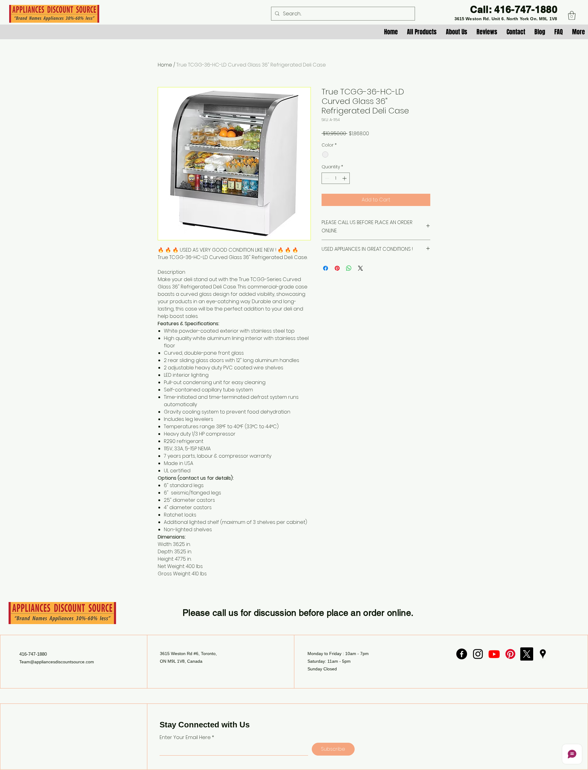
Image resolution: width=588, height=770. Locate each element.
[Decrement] (326, 178)
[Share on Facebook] (325, 268)
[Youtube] (494, 654)
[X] (526, 654)
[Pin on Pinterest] (337, 268)
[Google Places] (542, 654)
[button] (571, 15)
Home (165, 64)
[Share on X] (360, 268)
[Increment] (345, 178)
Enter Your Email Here (185, 737)
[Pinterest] (510, 654)
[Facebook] (461, 654)
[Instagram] (477, 654)
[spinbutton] (335, 178)
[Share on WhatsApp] (348, 268)
